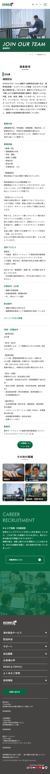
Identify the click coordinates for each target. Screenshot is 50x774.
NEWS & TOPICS (12, 666)
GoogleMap (7, 711)
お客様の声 (9, 660)
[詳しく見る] (13, 472)
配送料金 (8, 639)
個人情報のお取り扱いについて (34, 754)
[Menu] (45, 4)
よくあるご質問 (11, 673)
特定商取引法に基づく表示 (12, 754)
